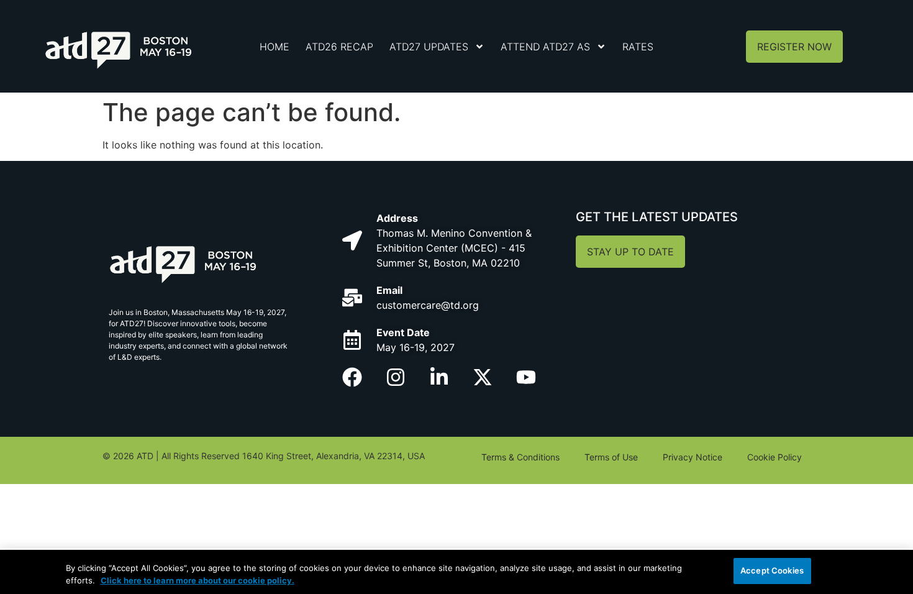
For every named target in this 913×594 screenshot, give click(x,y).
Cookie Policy (774, 457)
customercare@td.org (427, 305)
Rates (637, 46)
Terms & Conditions (520, 457)
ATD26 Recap (339, 46)
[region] (456, 572)
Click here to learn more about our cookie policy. (197, 580)
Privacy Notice (692, 457)
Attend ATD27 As (545, 46)
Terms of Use (611, 457)
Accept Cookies (772, 570)
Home (274, 46)
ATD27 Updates (428, 46)
